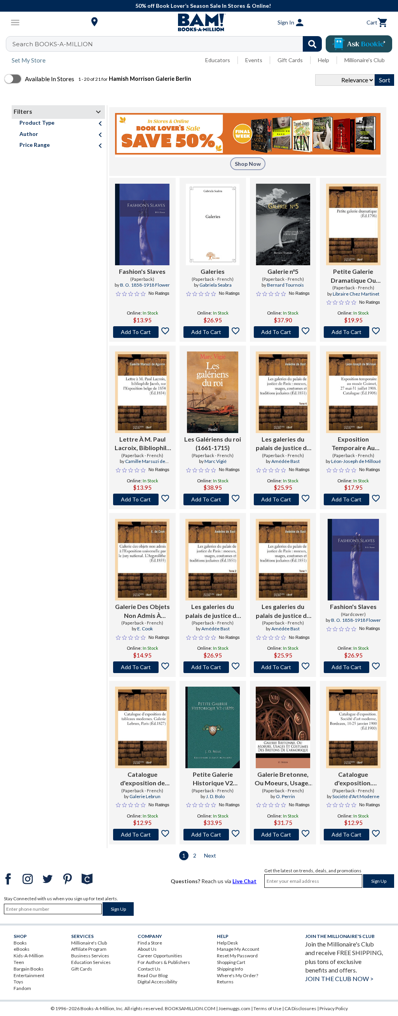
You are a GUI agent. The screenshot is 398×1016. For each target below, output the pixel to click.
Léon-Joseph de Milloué (356, 461)
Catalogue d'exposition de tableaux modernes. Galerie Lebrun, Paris (142, 779)
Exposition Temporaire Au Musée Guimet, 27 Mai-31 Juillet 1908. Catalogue (353, 443)
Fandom (22, 988)
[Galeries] (212, 224)
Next (210, 855)
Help (323, 60)
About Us (147, 949)
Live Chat (244, 881)
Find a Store (150, 943)
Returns (225, 982)
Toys (18, 982)
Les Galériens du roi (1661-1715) (212, 443)
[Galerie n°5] (283, 224)
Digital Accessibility (157, 982)
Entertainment (29, 975)
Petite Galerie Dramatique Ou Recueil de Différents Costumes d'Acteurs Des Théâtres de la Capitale (353, 276)
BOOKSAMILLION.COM (190, 1008)
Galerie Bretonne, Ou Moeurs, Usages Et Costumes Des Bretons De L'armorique (283, 779)
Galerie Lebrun (145, 796)
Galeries (213, 271)
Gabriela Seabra (215, 285)
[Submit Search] (312, 44)
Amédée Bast (285, 461)
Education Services (91, 962)
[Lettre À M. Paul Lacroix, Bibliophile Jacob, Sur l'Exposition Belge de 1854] (142, 392)
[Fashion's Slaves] (142, 224)
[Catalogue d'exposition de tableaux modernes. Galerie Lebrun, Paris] (142, 727)
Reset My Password (237, 956)
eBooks (22, 949)
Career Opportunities (160, 956)
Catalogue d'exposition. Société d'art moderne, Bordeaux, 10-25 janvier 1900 (353, 779)
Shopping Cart (231, 962)
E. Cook (145, 629)
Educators (217, 60)
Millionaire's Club (364, 60)
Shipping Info (230, 969)
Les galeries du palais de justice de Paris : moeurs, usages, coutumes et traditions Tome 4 (283, 443)
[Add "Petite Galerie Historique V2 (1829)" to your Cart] (212, 834)
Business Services (90, 956)
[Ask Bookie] (359, 43)
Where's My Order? (237, 975)
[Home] (199, 22)
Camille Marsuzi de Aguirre (145, 464)
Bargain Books (29, 969)
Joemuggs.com (234, 1008)
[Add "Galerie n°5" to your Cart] (283, 332)
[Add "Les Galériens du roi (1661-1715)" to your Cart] (212, 499)
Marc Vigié (215, 461)
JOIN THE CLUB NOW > (339, 978)
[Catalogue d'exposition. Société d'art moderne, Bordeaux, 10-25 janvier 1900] (353, 727)
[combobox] (169, 44)
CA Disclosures (300, 1008)
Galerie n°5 (282, 271)
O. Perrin (285, 796)
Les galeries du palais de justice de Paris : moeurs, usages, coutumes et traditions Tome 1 (283, 611)
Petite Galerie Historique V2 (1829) (213, 779)
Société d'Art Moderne (355, 796)
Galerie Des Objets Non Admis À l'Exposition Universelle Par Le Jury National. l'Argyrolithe (142, 611)
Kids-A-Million (29, 956)
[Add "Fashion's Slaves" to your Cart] (142, 332)
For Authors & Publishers (164, 962)
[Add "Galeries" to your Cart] (212, 332)
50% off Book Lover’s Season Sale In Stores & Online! (203, 5)
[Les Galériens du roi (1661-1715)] (212, 392)
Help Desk (227, 943)
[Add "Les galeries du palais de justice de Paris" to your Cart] (283, 499)
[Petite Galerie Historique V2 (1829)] (212, 727)
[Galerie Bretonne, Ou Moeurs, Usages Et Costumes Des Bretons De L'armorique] (283, 727)
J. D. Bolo (215, 796)
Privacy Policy (333, 1008)
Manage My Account (238, 949)
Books (20, 943)
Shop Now (248, 163)
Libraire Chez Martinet (356, 294)
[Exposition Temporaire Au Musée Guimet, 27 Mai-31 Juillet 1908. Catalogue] (353, 392)
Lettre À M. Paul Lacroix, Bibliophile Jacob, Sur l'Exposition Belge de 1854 (142, 443)
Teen (19, 962)
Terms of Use (267, 1008)
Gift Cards (290, 60)
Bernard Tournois (285, 285)
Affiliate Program (88, 949)
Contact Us (149, 969)
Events (253, 60)
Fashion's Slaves (142, 271)
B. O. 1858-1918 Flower (145, 285)
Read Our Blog (153, 975)
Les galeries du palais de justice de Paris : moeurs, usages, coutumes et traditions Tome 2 (212, 611)
